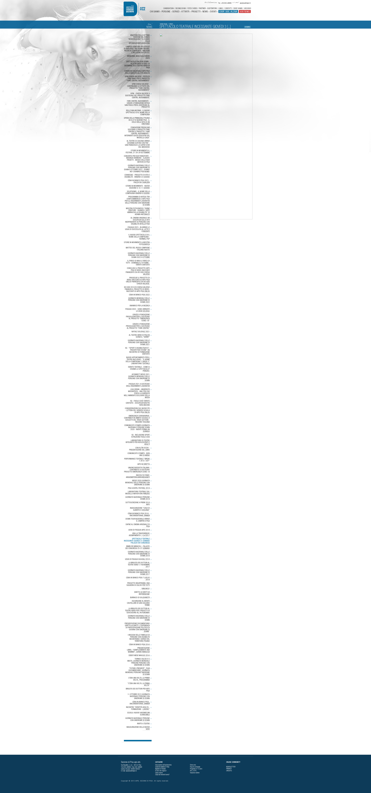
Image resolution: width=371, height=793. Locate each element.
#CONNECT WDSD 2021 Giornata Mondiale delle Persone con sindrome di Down (139, 377)
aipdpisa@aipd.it (131, 771)
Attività (185, 11)
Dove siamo (237, 8)
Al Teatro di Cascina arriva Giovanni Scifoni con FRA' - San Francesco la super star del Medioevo (137, 144)
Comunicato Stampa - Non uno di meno (139, 454)
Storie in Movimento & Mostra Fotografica (137, 243)
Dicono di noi (181, 8)
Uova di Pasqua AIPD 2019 (139, 530)
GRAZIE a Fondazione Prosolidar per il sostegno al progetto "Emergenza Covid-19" (138, 318)
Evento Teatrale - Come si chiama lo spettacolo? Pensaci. (139, 369)
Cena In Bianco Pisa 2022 (139, 295)
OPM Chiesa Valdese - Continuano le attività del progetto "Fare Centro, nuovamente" (138, 87)
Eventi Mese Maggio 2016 (139, 655)
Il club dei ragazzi (160, 771)
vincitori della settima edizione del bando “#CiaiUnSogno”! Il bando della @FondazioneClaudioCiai (139, 39)
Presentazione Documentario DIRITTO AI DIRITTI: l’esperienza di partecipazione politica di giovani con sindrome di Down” (137, 628)
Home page (163, 24)
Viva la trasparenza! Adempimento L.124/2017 (139, 534)
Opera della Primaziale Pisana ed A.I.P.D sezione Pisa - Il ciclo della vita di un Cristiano (137, 121)
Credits (229, 771)
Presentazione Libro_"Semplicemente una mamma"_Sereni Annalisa (138, 650)
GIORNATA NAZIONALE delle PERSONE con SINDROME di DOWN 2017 (139, 572)
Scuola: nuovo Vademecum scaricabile (138, 714)
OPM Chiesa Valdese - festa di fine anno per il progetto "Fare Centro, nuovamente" (137, 79)
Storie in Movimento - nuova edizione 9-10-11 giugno (138, 187)
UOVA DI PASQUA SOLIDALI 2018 (137, 559)
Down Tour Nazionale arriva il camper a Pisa (138, 520)
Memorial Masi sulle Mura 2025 (138, 57)
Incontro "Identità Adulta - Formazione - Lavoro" (138, 708)
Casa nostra (159, 773)
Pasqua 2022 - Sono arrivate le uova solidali (137, 310)
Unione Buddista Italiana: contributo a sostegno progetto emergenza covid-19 (137, 470)
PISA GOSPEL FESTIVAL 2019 (139, 488)
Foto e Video (192, 8)
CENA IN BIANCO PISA (162, 767)
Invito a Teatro (143, 724)
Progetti (195, 11)
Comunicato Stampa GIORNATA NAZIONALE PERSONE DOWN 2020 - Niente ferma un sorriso (137, 428)
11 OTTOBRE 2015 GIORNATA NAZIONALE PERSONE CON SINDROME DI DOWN (139, 696)
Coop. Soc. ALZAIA (228, 11)
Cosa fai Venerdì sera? (162, 775)
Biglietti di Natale (160, 769)
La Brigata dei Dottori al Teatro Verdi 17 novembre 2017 (139, 565)
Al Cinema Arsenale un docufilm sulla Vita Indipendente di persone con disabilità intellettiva (137, 221)
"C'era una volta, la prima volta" (139, 684)
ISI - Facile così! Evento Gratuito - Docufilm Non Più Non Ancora (138, 403)
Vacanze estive (194, 773)
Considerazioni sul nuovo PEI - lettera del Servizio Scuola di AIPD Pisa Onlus (137, 410)
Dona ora (193, 765)
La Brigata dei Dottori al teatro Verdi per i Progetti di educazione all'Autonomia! (137, 611)
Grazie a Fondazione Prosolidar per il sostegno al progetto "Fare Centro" (138, 326)
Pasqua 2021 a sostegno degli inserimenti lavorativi (138, 385)
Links (221, 8)
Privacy (229, 769)
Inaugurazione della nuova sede (138, 728)
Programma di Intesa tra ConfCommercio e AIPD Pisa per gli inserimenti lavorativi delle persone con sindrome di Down (137, 201)
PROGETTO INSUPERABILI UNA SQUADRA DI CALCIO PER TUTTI (138, 584)
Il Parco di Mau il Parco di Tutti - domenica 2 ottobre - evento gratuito (138, 263)
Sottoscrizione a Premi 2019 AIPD (138, 504)
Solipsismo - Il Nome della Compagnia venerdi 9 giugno (138, 192)
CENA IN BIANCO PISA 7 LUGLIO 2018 (138, 579)
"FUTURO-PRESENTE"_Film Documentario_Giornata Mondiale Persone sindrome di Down (137, 671)
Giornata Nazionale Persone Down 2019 (137, 498)
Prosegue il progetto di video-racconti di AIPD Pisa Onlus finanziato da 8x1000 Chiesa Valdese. (138, 281)
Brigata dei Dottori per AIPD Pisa (138, 690)
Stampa (247, 27)
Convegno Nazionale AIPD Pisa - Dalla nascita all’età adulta (137, 72)
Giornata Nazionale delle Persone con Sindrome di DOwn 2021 (139, 342)
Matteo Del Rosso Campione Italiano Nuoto (138, 249)
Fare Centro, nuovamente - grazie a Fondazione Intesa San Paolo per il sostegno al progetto (137, 104)
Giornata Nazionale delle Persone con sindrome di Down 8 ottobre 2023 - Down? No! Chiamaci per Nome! (137, 168)
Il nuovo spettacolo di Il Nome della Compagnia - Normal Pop (139, 237)
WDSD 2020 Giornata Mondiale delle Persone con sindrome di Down (137, 483)
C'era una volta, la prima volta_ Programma (139, 679)
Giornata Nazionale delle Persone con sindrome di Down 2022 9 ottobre (139, 255)
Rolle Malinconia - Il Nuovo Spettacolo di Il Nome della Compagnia (138, 113)
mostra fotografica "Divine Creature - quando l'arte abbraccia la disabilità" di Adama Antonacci (138, 211)
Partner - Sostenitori (208, 8)
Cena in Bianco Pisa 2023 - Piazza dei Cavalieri (139, 181)
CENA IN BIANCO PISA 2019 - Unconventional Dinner (139, 515)
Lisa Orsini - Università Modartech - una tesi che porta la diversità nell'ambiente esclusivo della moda (137, 393)
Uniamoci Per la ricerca (140, 306)
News (205, 11)
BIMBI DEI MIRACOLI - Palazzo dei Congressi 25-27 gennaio (137, 547)
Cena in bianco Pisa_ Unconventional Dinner (140, 703)
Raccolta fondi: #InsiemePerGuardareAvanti (138, 476)
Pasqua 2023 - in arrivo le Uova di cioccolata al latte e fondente (137, 229)
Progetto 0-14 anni (196, 769)
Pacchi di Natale (195, 767)
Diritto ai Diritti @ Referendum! (142, 593)
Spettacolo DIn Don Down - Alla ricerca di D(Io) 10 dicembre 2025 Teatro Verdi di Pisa (137, 65)
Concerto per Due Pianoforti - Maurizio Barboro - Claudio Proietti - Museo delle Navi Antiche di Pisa (137, 159)
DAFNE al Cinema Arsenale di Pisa (138, 525)
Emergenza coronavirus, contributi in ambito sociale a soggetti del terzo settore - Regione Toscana (137, 419)
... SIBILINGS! (145, 589)
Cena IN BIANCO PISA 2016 (139, 645)
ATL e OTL (193, 771)
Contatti (228, 8)
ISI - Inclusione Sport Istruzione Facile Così (140, 436)
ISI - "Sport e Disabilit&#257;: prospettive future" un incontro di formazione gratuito (137, 351)
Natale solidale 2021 (141, 332)
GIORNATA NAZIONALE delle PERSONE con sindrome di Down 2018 (139, 554)
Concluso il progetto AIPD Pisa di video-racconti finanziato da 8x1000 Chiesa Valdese (138, 271)
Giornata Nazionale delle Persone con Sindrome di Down (139, 618)
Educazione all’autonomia (163, 765)
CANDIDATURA (168, 8)
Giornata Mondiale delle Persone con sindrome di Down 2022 (139, 300)
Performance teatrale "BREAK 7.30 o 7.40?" (137, 460)
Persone (166, 11)
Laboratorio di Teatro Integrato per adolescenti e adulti (138, 442)
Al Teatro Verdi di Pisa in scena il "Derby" (139, 336)
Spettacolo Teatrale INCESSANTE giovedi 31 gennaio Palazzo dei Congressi (137, 541)
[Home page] (136, 8)
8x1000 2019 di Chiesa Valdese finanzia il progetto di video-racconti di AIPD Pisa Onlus (137, 289)
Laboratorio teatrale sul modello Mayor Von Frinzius (137, 493)
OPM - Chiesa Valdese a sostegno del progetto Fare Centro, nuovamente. (137, 96)
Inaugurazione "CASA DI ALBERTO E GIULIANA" (140, 509)
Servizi (175, 11)
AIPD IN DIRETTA (143, 464)
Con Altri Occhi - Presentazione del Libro (139, 449)
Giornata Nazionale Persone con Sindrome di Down (137, 719)
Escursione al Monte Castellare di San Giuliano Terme (138, 603)
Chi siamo (155, 11)
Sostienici (245, 11)
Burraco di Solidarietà (140, 598)
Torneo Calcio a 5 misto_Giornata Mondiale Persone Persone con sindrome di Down (138, 662)
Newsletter (230, 767)
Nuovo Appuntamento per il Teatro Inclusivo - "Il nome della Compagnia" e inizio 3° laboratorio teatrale (138, 360)
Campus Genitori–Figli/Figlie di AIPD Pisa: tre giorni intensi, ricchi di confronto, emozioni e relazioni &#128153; (137, 50)
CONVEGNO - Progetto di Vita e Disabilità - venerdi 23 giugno (137, 176)
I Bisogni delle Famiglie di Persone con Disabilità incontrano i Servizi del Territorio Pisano (139, 638)
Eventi (213, 11)
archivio (247, 8)
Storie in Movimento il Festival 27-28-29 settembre (138, 152)
